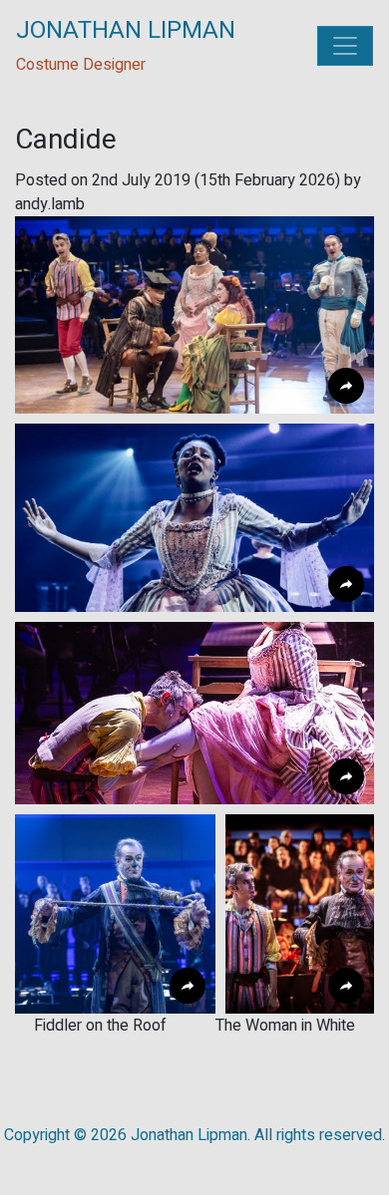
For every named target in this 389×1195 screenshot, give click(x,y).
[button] (194, 315)
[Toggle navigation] (345, 46)
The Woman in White (287, 1026)
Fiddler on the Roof (98, 1026)
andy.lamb (50, 204)
